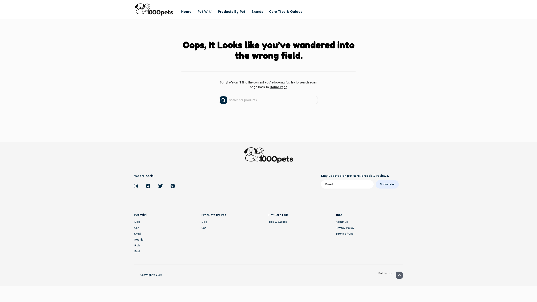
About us (342, 221)
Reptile (138, 239)
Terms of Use (344, 233)
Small (137, 233)
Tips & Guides (277, 221)
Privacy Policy (345, 227)
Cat (136, 227)
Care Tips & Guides (285, 11)
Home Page (278, 87)
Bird (137, 251)
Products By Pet (231, 11)
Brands (257, 11)
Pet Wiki (204, 11)
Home (186, 11)
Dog (137, 221)
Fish (137, 245)
